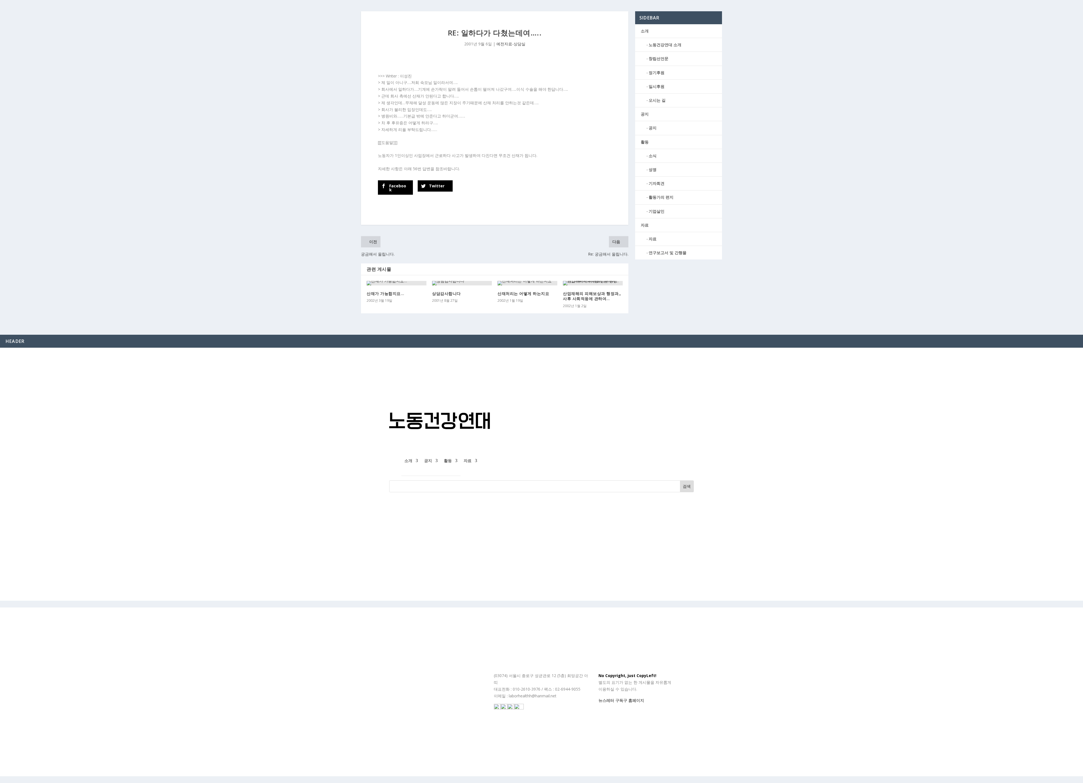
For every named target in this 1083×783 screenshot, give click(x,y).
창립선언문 (658, 58)
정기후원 (656, 72)
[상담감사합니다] (462, 283)
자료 (645, 225)
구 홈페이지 (633, 700)
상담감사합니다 (446, 293)
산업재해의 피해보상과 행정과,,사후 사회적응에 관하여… (592, 296)
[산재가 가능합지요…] (396, 283)
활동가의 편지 (661, 197)
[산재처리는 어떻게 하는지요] (527, 283)
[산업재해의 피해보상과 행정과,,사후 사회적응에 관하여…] (593, 283)
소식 (653, 155)
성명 (653, 169)
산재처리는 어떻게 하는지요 (523, 293)
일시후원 (656, 86)
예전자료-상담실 (510, 43)
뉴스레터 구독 (610, 700)
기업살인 (656, 211)
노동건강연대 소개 (665, 44)
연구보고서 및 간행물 (667, 252)
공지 (645, 114)
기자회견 (656, 183)
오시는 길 (657, 100)
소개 (645, 31)
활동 (645, 142)
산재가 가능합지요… (385, 293)
